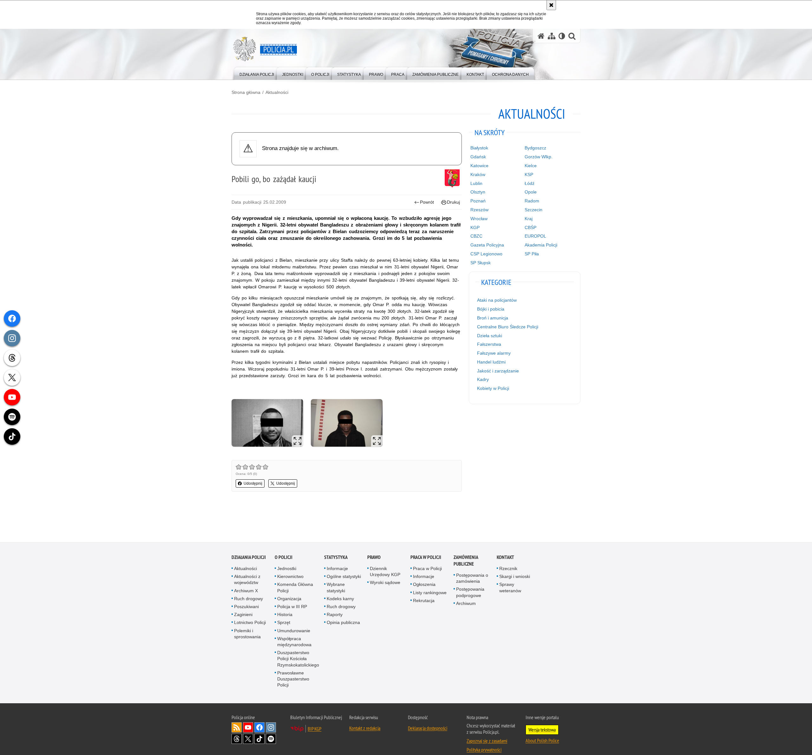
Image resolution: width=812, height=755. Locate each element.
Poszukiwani (246, 607)
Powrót (427, 202)
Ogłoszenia (424, 585)
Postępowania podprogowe (470, 592)
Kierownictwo (290, 577)
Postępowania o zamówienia (472, 578)
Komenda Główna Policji (295, 588)
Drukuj (453, 202)
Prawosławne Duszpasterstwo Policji (293, 679)
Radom (532, 200)
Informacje (337, 569)
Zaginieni (243, 615)
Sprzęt (283, 623)
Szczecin (533, 209)
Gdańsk (478, 156)
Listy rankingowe (430, 593)
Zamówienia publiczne (466, 561)
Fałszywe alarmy (494, 353)
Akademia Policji (541, 244)
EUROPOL (535, 236)
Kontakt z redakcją (364, 728)
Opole (531, 191)
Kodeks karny (340, 599)
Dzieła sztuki (489, 335)
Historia (284, 615)
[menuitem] (257, 73)
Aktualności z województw (247, 580)
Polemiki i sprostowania (247, 634)
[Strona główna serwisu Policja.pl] (541, 36)
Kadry (483, 379)
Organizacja (289, 599)
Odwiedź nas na (248, 728)
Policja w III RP (292, 607)
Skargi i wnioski (514, 577)
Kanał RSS (237, 728)
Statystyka (336, 558)
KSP (529, 174)
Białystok (479, 147)
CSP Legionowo (486, 253)
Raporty (335, 615)
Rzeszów (479, 209)
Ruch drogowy (248, 599)
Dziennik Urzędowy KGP (385, 572)
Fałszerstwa (489, 344)
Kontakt (505, 558)
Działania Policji (249, 558)
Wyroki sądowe (385, 583)
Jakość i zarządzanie (498, 370)
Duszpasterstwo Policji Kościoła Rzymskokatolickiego (298, 659)
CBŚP (530, 227)
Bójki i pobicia (490, 309)
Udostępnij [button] (253, 483)
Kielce (531, 165)
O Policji (283, 558)
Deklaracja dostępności (427, 728)
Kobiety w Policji (493, 388)
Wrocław (479, 218)
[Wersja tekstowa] (562, 36)
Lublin (476, 183)
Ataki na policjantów (497, 300)
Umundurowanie (293, 631)
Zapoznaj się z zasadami (487, 741)
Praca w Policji (425, 558)
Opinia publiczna (343, 623)
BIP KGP (314, 729)
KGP (475, 227)
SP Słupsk (480, 262)
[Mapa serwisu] (551, 36)
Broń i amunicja (492, 317)
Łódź (529, 183)
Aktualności (276, 92)
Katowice (479, 165)
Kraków (477, 174)
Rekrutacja (424, 601)
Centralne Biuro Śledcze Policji (507, 326)
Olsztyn (477, 191)
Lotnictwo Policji (250, 623)
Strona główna (246, 92)
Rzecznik (508, 569)
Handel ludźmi (491, 361)
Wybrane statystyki (336, 588)
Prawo (374, 558)
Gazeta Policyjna (487, 244)
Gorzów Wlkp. (539, 156)
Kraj (529, 218)
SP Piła (532, 253)
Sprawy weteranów (510, 588)
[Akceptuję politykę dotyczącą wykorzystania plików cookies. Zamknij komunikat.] (551, 5)
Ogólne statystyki (344, 577)
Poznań (478, 200)
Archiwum (466, 604)
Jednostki (286, 569)
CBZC (476, 236)
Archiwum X (246, 591)
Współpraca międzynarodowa (294, 642)
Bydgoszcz (535, 147)
